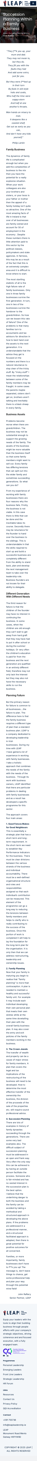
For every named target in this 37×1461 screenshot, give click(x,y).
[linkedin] (7, 1355)
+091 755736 (9, 1420)
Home (5, 33)
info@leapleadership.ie (14, 1425)
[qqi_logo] (18, 1349)
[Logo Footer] (15, 1311)
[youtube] (4, 1355)
